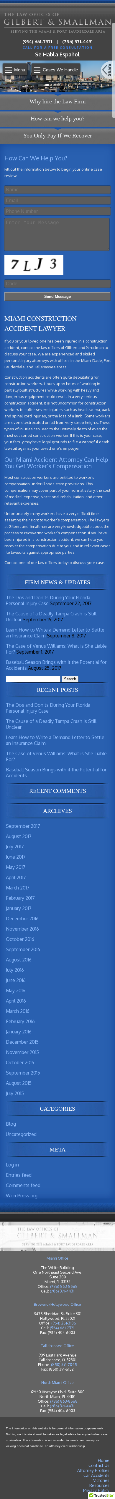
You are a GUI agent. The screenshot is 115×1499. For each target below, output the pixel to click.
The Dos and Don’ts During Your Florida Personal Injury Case (48, 600)
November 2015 (22, 1052)
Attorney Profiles (93, 1470)
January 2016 (19, 1032)
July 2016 (15, 970)
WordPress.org (21, 1195)
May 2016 (15, 990)
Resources (99, 1485)
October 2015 (20, 1062)
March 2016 (17, 1011)
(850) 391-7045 (64, 1364)
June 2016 (16, 980)
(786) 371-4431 (77, 41)
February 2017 (20, 898)
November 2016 (22, 929)
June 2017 (16, 857)
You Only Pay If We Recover (57, 135)
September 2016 (23, 949)
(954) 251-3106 (63, 1323)
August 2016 (19, 960)
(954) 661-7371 (37, 41)
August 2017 (19, 836)
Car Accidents (96, 1475)
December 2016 (22, 918)
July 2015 (15, 1093)
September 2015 (23, 1073)
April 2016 (16, 1001)
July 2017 (15, 847)
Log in (12, 1165)
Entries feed (19, 1175)
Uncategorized (21, 1134)
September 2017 (23, 826)
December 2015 (22, 1042)
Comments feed (23, 1185)
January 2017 (19, 908)
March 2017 (17, 888)
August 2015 (19, 1083)
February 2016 (20, 1021)
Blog (11, 1124)
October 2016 (20, 939)
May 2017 (15, 867)
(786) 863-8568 (64, 1286)
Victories (101, 1480)
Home (103, 1460)
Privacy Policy (96, 1490)
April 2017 (16, 877)
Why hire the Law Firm (57, 101)
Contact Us (98, 1465)
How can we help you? (58, 118)
